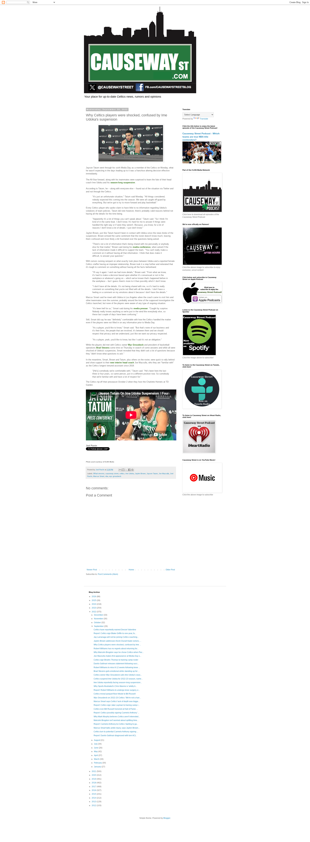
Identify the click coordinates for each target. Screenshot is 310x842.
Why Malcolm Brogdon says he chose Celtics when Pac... (119, 652)
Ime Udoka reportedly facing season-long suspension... (118, 682)
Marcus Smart (98, 476)
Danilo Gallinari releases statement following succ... (116, 663)
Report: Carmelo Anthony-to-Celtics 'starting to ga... (116, 724)
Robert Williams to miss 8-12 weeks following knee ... (117, 667)
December (99, 615)
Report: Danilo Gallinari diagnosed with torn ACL (115, 735)
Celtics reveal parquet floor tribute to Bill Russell (115, 694)
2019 (94, 779)
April (96, 755)
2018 (94, 783)
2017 (94, 786)
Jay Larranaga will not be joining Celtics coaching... (116, 637)
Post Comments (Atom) (108, 574)
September (99, 626)
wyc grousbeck (115, 476)
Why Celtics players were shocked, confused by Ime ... (117, 645)
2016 (94, 790)
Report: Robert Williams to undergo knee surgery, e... (117, 690)
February (98, 763)
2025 (94, 600)
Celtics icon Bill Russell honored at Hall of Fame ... (116, 709)
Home (131, 570)
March (97, 759)
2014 (94, 798)
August (97, 740)
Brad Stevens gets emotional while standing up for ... (117, 671)
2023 (94, 608)
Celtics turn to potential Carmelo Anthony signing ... (116, 731)
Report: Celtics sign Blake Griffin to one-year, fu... (115, 633)
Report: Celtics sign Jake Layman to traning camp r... (117, 705)
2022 (94, 612)
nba (106, 476)
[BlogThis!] (123, 469)
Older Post (170, 570)
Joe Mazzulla (164, 473)
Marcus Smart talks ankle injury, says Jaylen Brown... (117, 728)
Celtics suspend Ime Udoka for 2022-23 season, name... (118, 679)
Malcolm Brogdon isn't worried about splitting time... (116, 720)
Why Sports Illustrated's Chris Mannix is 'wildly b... (115, 686)
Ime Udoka (129, 473)
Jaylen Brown (140, 473)
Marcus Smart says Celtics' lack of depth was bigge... (117, 701)
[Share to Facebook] (129, 469)
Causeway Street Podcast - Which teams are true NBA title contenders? (201, 136)
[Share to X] (126, 469)
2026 (94, 596)
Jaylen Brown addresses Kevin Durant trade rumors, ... (117, 641)
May (96, 751)
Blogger (166, 818)
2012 (94, 805)
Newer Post (92, 570)
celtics (121, 473)
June (96, 748)
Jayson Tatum (152, 473)
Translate (204, 119)
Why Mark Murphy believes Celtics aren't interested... (117, 716)
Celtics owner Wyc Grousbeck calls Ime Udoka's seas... (118, 675)
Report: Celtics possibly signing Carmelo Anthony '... (116, 713)
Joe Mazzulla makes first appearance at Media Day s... (117, 656)
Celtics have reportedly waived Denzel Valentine (115, 630)
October (97, 622)
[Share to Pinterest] (132, 469)
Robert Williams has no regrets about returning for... (116, 648)
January (98, 767)
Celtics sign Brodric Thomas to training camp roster (116, 660)
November (99, 619)
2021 (94, 771)
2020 (94, 775)
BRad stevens (98, 473)
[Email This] (120, 469)
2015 (94, 794)
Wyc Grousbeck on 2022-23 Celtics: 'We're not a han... (117, 698)
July (96, 744)
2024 (94, 604)
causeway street (112, 473)
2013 (94, 801)
